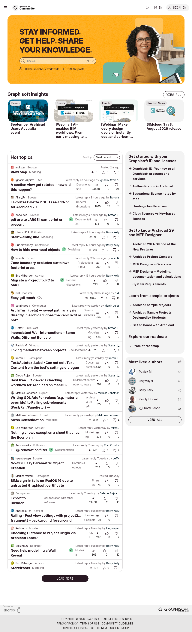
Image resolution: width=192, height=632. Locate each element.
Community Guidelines (117, 623)
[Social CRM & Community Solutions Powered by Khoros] (11, 609)
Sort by (87, 157)
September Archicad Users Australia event (27, 128)
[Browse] (7, 7)
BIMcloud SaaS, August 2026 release (164, 126)
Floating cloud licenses (150, 206)
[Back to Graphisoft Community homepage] (24, 7)
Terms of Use (89, 623)
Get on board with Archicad (153, 325)
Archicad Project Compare (152, 257)
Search (147, 8)
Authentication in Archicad (153, 186)
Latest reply (72, 180)
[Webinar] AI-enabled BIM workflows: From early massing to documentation (70, 130)
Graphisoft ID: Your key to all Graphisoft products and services (154, 174)
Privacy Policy (67, 623)
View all (173, 95)
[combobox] (58, 60)
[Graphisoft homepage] (173, 610)
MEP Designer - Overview (152, 264)
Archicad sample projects (152, 305)
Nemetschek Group (115, 628)
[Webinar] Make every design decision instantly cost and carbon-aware (116, 130)
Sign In (179, 7)
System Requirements (149, 284)
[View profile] (12, 167)
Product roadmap (146, 346)
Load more (65, 578)
